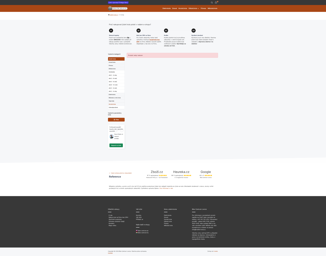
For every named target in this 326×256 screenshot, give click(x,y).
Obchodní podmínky (115, 219)
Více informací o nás (166, 188)
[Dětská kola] (198, 8)
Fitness (203, 8)
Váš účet (139, 217)
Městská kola (212, 8)
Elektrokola (167, 8)
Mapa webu (112, 225)
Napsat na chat (116, 145)
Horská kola (182, 8)
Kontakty (111, 223)
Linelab (216, 251)
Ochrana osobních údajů (116, 221)
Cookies (110, 253)
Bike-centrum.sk (143, 230)
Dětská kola (193, 8)
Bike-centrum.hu (143, 233)
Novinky (138, 215)
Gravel (174, 8)
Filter (117, 119)
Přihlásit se (139, 219)
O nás (110, 215)
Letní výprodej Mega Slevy (118, 2)
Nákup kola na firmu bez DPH (118, 217)
